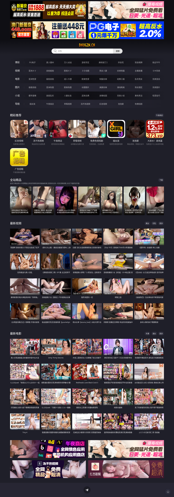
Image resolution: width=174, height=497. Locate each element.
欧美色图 (68, 87)
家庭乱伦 (50, 95)
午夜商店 (50, 104)
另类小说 (121, 95)
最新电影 (15, 333)
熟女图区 (138, 87)
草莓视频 (68, 104)
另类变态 (156, 79)
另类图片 (156, 87)
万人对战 (68, 62)
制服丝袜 (103, 79)
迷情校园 (103, 95)
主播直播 (138, 70)
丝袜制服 (121, 70)
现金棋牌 (138, 62)
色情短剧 (138, 104)
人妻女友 (68, 95)
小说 (17, 95)
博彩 (17, 62)
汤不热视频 (85, 104)
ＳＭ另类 (156, 70)
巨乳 (154, 223)
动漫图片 (85, 87)
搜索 (118, 51)
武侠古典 (85, 95)
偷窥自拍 (32, 87)
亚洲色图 (50, 87)
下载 (161, 180)
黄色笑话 (138, 95)
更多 (161, 223)
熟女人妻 (103, 70)
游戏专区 (85, 62)
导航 (17, 103)
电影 (17, 79)
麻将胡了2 (103, 62)
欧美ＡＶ (68, 70)
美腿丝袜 (103, 87)
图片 (17, 87)
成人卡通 (68, 79)
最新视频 (15, 223)
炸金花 (121, 62)
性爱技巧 (156, 95)
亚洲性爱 (32, 79)
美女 (147, 223)
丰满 (147, 333)
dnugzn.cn (87, 45)
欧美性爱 (85, 79)
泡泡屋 (121, 104)
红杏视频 (103, 104)
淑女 (154, 333)
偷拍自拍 (50, 79)
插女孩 (32, 104)
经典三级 (121, 79)
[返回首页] (168, 492)
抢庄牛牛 (156, 62)
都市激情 (32, 95)
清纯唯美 (121, 87)
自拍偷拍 (50, 70)
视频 (17, 70)
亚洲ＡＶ (32, 70)
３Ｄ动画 (85, 70)
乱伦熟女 (138, 79)
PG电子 (32, 62)
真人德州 (50, 62)
